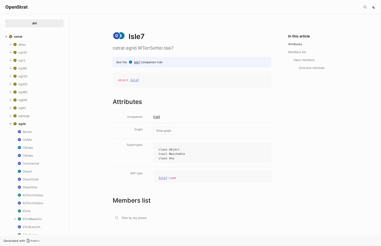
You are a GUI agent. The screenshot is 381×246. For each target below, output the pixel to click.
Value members (304, 60)
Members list (297, 52)
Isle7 (137, 62)
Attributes (295, 44)
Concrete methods (312, 68)
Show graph (163, 130)
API (34, 23)
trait (156, 117)
